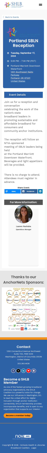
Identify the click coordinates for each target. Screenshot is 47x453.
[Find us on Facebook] (13, 371)
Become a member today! (18, 415)
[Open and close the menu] (35, 5)
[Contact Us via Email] (33, 371)
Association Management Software (23, 438)
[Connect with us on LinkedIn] (23, 371)
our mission (34, 409)
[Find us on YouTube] (28, 371)
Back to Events (12, 17)
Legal (33, 448)
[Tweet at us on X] (18, 371)
